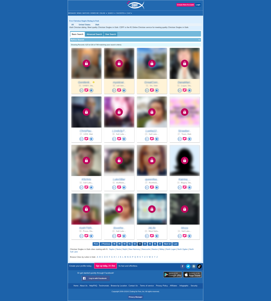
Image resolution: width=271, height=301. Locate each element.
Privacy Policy (162, 286)
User (110, 34)
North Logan (171, 249)
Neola (118, 249)
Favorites (120, 13)
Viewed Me (94, 13)
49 (119, 244)
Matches (85, 13)
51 (130, 244)
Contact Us (133, 286)
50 (124, 244)
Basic (77, 34)
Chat (129, 13)
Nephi (125, 249)
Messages (72, 13)
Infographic (183, 286)
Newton (155, 249)
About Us (84, 286)
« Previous (105, 244)
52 (135, 244)
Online (103, 13)
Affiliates (173, 286)
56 (155, 244)
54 (145, 244)
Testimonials (104, 286)
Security (194, 286)
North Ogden (182, 249)
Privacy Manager (135, 297)
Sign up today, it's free (105, 265)
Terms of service (147, 286)
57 (160, 244)
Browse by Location (119, 286)
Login (198, 5)
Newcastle (146, 249)
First (96, 244)
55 (150, 244)
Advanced (94, 34)
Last (175, 244)
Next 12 (167, 244)
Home (76, 286)
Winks (79, 13)
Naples (112, 249)
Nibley (161, 249)
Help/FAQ (93, 286)
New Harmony (134, 249)
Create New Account (185, 5)
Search (111, 13)
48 (114, 244)
